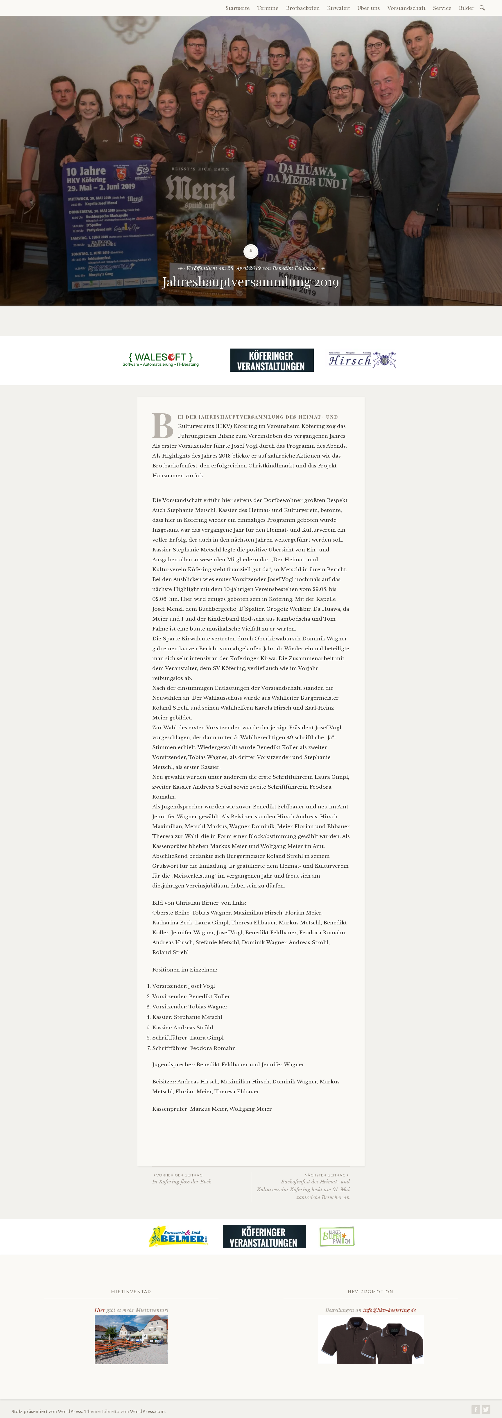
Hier (99, 1310)
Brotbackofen (303, 8)
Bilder (466, 8)
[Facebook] (475, 1411)
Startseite (237, 8)
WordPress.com (147, 1411)
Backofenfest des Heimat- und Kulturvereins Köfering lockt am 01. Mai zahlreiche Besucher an (303, 1187)
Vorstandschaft (406, 8)
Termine (268, 8)
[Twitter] (486, 1411)
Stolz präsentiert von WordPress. (47, 1411)
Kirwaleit (338, 8)
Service (442, 8)
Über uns (368, 8)
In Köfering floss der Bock (181, 1179)
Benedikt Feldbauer (295, 268)
